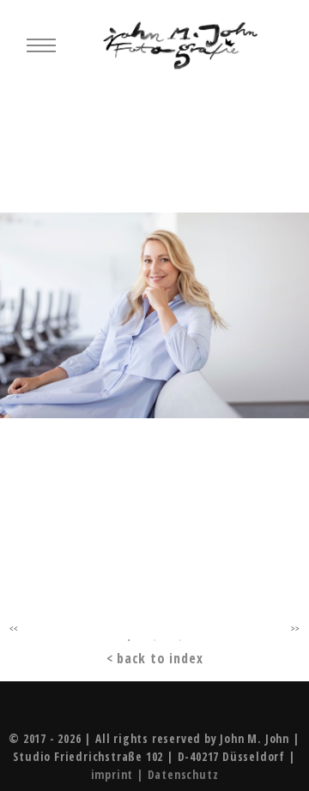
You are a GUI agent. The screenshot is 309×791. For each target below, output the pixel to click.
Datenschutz (183, 774)
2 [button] (154, 640)
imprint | (119, 774)
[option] (154, 322)
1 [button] (128, 640)
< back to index (154, 659)
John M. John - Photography (180, 45)
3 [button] (180, 640)
